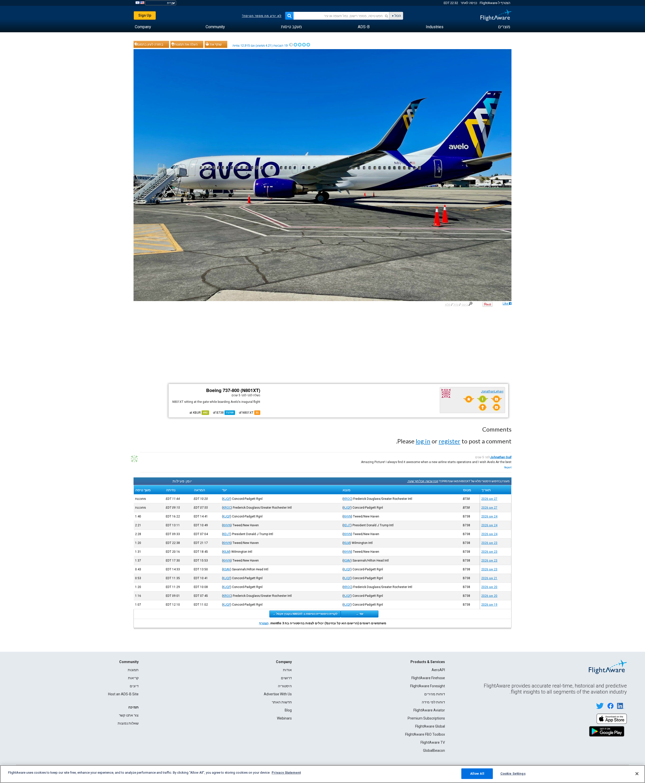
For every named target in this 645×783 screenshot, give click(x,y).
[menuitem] (504, 27)
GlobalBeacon (434, 750)
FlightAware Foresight (427, 686)
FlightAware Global (430, 726)
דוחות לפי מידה (433, 702)
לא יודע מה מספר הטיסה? (261, 16)
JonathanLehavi (492, 391)
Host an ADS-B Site (123, 694)
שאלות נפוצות (128, 723)
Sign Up (144, 15)
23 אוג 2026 (489, 543)
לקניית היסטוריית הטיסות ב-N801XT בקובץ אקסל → (305, 613)
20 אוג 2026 (489, 587)
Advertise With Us (278, 694)
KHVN (347, 516)
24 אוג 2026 (489, 516)
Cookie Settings (513, 773)
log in (423, 441)
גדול (456, 304)
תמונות (133, 670)
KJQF (226, 499)
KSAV (347, 560)
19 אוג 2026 (489, 604)
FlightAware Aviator (429, 710)
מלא (447, 304)
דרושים (286, 678)
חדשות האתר (282, 702)
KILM (346, 543)
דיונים (134, 686)
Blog (288, 710)
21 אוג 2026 (489, 578)
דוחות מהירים (434, 694)
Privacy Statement (286, 772)
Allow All (477, 773)
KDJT (347, 525)
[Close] (636, 773)
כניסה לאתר (469, 3)
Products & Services (427, 662)
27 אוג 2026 (489, 499)
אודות (287, 670)
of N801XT (249, 412)
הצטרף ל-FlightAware (495, 3)
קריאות (133, 678)
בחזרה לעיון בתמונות (149, 44)
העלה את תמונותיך (185, 44)
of (223, 412)
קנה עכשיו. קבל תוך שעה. (422, 481)
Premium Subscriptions (426, 718)
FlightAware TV (433, 742)
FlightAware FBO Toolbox (425, 734)
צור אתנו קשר (129, 715)
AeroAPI (438, 670)
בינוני (464, 304)
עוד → (359, 613)
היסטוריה (285, 686)
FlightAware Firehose (428, 678)
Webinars (284, 718)
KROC (347, 499)
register (449, 441)
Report (507, 467)
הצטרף (264, 623)
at (198, 412)
